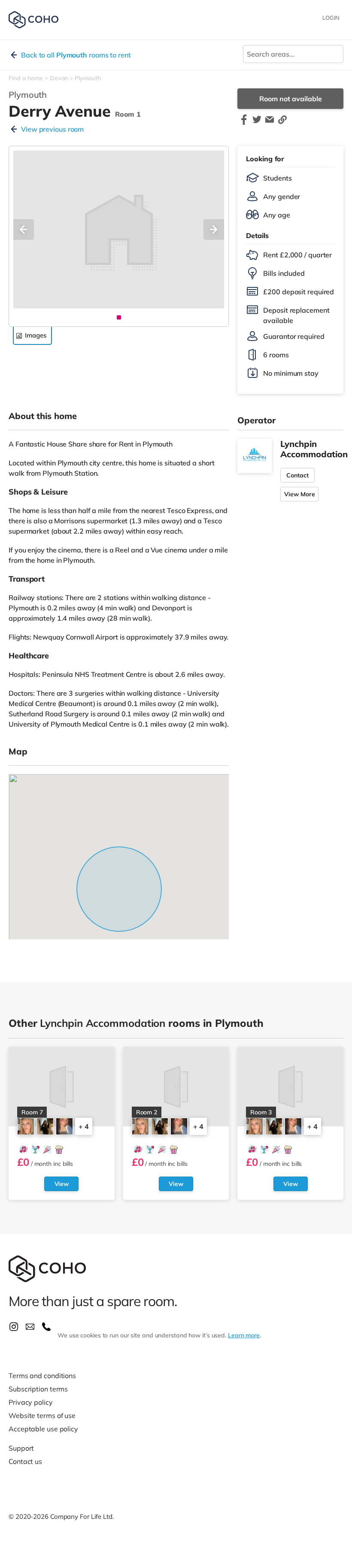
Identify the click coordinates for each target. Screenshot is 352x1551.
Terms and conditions (42, 1375)
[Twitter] (256, 123)
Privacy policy (31, 1402)
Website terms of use (42, 1415)
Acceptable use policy (43, 1428)
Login (331, 17)
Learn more (244, 1335)
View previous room (52, 129)
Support (21, 1448)
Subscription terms (38, 1389)
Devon (59, 78)
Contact (297, 475)
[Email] (269, 123)
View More (299, 494)
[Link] (282, 123)
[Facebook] (243, 123)
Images (35, 335)
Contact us (25, 1461)
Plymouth (87, 78)
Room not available (290, 98)
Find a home (26, 78)
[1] (119, 317)
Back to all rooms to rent (76, 55)
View (62, 1184)
